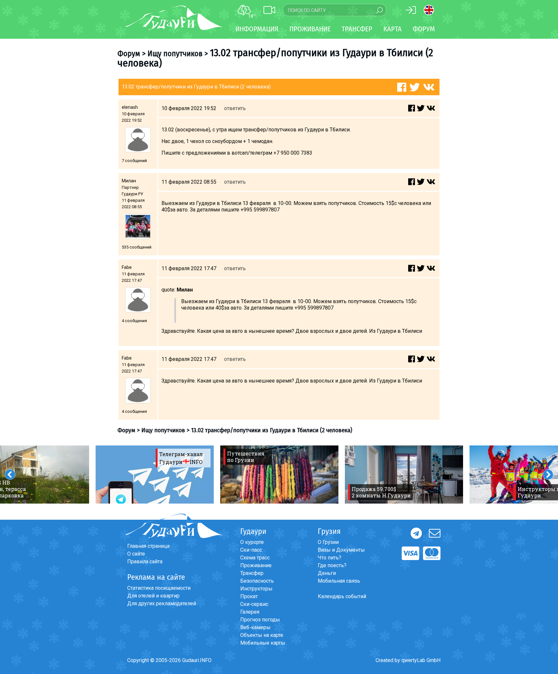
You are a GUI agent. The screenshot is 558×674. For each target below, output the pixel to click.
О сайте (136, 554)
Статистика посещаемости (159, 588)
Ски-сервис (254, 604)
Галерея (249, 612)
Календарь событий (342, 596)
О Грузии (328, 542)
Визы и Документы (341, 550)
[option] (154, 474)
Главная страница (148, 546)
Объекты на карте (261, 635)
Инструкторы (256, 589)
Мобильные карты (262, 643)
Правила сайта (144, 561)
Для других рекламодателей (161, 603)
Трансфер (252, 573)
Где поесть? (332, 565)
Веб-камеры (255, 627)
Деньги (327, 573)
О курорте (252, 542)
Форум (424, 29)
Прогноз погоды (260, 620)
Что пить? (329, 558)
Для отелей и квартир (153, 596)
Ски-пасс (251, 550)
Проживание (256, 565)
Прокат (249, 596)
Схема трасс (255, 558)
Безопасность (257, 581)
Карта (392, 29)
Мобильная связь (339, 581)
